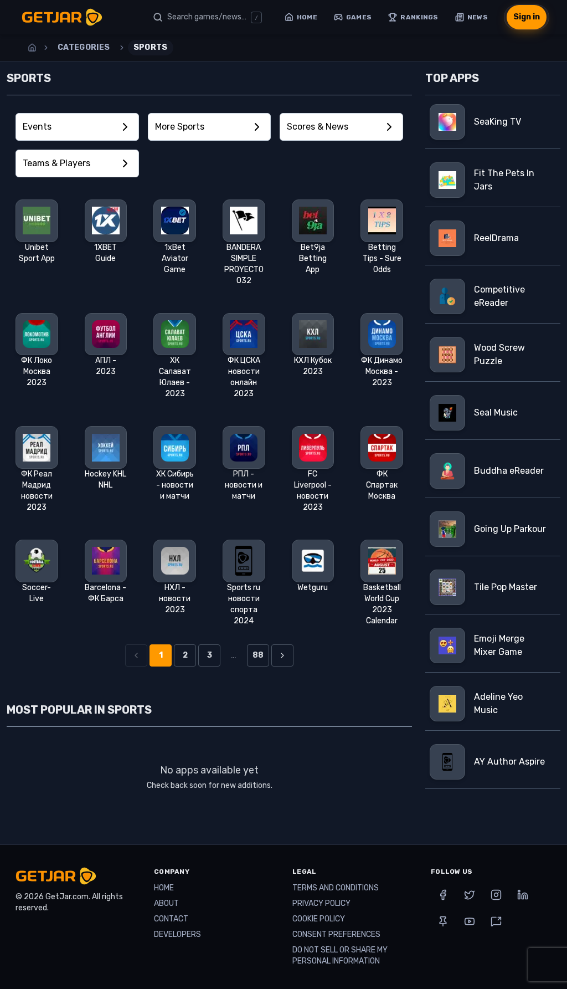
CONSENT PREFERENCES (336, 934)
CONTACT (171, 919)
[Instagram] (496, 895)
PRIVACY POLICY (321, 903)
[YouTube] (469, 921)
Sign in (526, 17)
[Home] (32, 47)
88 (258, 655)
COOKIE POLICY (318, 919)
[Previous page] (136, 655)
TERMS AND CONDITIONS (335, 888)
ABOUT (166, 903)
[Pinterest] (443, 921)
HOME (164, 888)
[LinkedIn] (523, 895)
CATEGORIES (84, 47)
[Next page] (282, 655)
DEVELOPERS (177, 934)
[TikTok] (496, 921)
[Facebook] (443, 895)
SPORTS (150, 47)
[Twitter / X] (469, 895)
